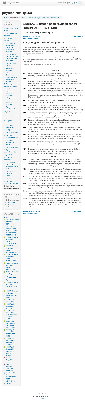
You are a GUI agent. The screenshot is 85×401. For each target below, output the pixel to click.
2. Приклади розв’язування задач (11, 85)
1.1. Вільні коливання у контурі (10, 127)
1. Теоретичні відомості (8, 122)
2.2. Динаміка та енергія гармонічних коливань (11, 101)
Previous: (31, 37)
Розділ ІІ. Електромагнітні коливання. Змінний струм (11, 115)
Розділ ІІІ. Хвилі (9, 155)
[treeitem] (11, 200)
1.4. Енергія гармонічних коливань (10, 68)
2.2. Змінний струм (12, 147)
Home (6, 217)
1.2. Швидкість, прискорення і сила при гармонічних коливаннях (12, 57)
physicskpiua (13, 2)
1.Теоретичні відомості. (8, 39)
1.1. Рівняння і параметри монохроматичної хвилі (12, 165)
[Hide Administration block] (16, 195)
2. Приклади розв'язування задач (11, 136)
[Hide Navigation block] (16, 214)
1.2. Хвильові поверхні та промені (10, 173)
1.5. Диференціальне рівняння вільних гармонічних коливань (11, 77)
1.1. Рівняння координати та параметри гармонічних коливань (10, 47)
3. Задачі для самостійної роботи (10, 108)
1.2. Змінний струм (12, 132)
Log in (75, 3)
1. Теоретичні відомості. (8, 158)
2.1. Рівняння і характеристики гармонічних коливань (11, 92)
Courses (8, 383)
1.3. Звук (9, 178)
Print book (11, 202)
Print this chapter (11, 206)
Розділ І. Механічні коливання (10, 34)
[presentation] (58, 73)
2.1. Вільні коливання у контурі (10, 142)
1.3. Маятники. (11, 63)
